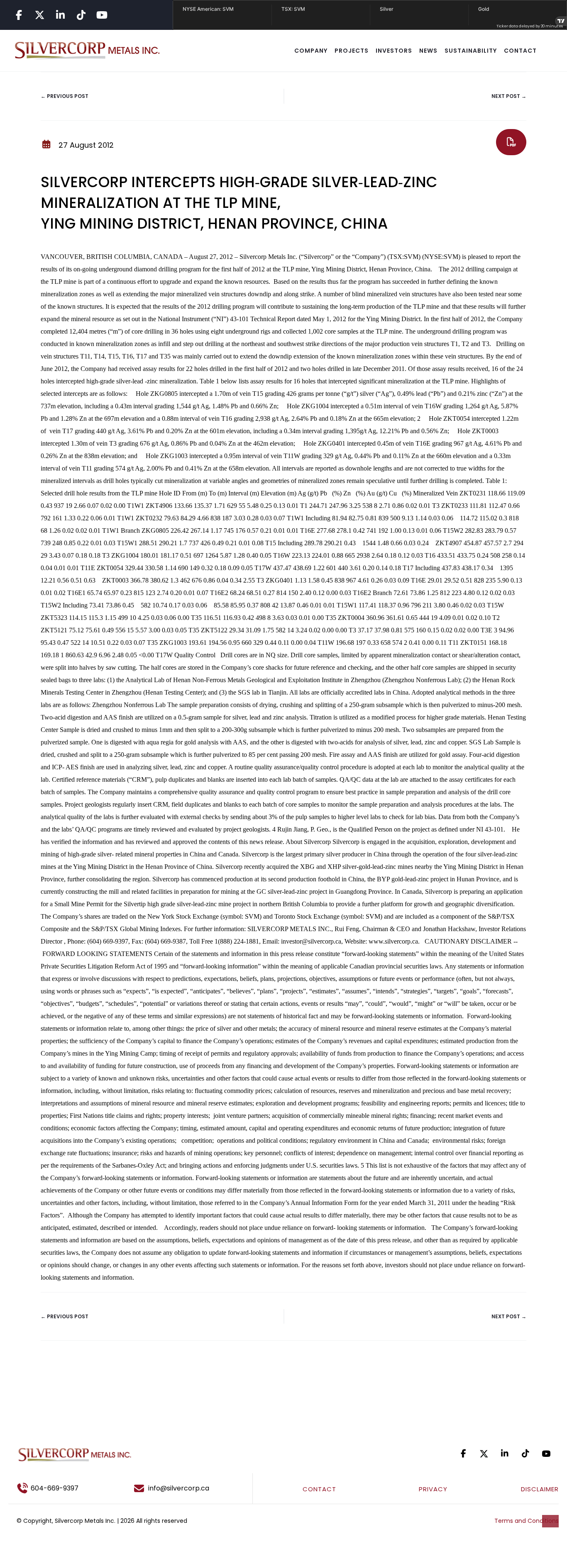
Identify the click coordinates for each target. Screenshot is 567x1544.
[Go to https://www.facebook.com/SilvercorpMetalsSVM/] (18, 15)
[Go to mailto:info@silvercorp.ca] (189, 1488)
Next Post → (508, 96)
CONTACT (520, 50)
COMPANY (310, 50)
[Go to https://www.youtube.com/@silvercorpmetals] (101, 15)
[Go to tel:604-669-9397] (64, 1488)
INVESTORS (394, 50)
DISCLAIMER (540, 1489)
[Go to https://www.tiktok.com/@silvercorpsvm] (81, 15)
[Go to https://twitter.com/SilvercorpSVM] (484, 1454)
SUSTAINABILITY (471, 50)
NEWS (428, 50)
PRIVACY (433, 1489)
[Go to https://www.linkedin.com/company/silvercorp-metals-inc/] (60, 15)
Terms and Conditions (526, 1521)
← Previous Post (64, 96)
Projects (352, 50)
